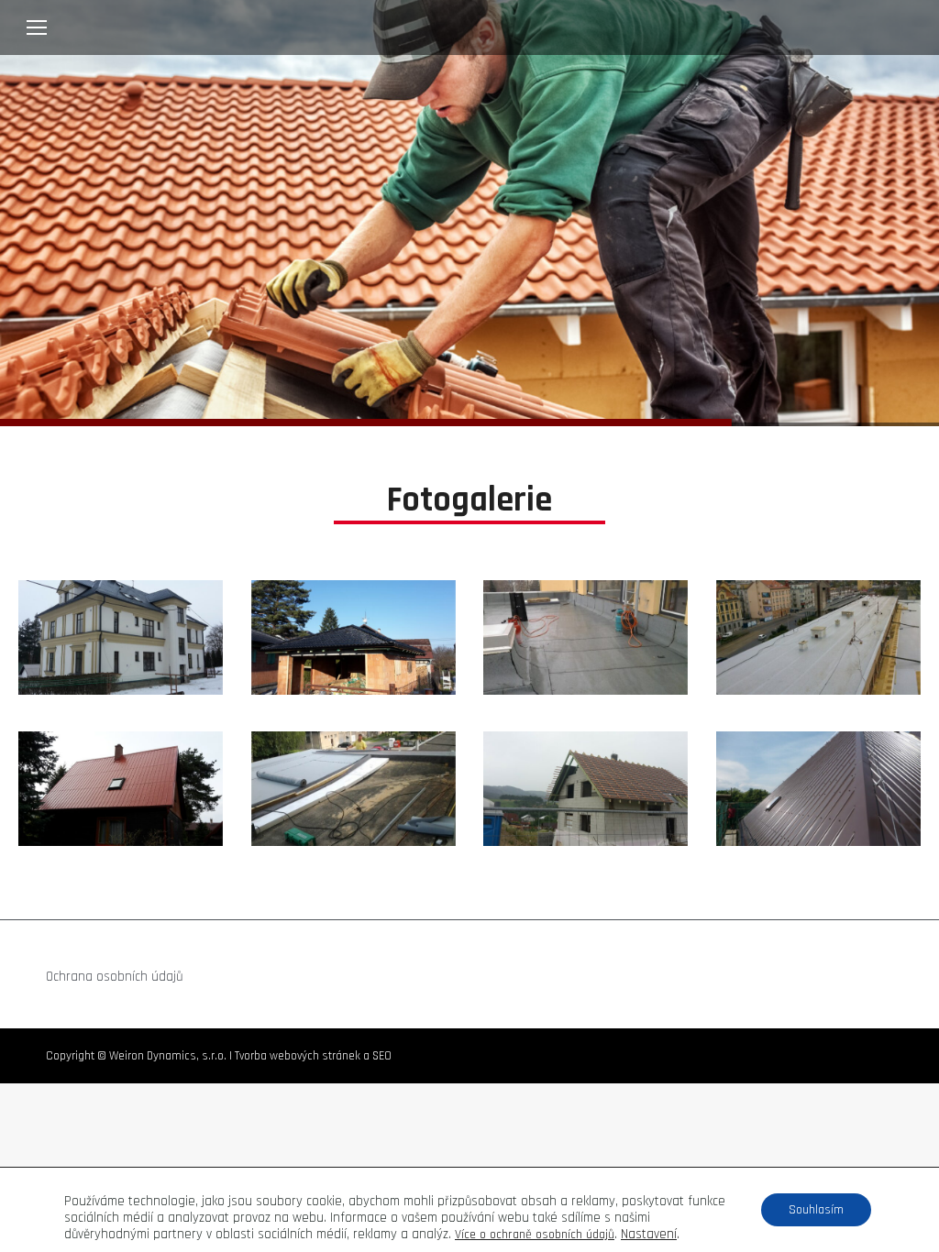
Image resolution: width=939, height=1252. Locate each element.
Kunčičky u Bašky (353, 638)
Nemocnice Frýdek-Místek (586, 638)
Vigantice (585, 789)
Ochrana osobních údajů (114, 976)
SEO (382, 1056)
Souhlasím (816, 1210)
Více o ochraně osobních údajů (534, 1234)
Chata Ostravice (121, 789)
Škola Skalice (818, 789)
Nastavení (649, 1234)
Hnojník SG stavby (120, 638)
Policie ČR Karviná (353, 789)
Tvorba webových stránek (297, 1056)
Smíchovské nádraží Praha (818, 638)
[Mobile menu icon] (36, 27)
